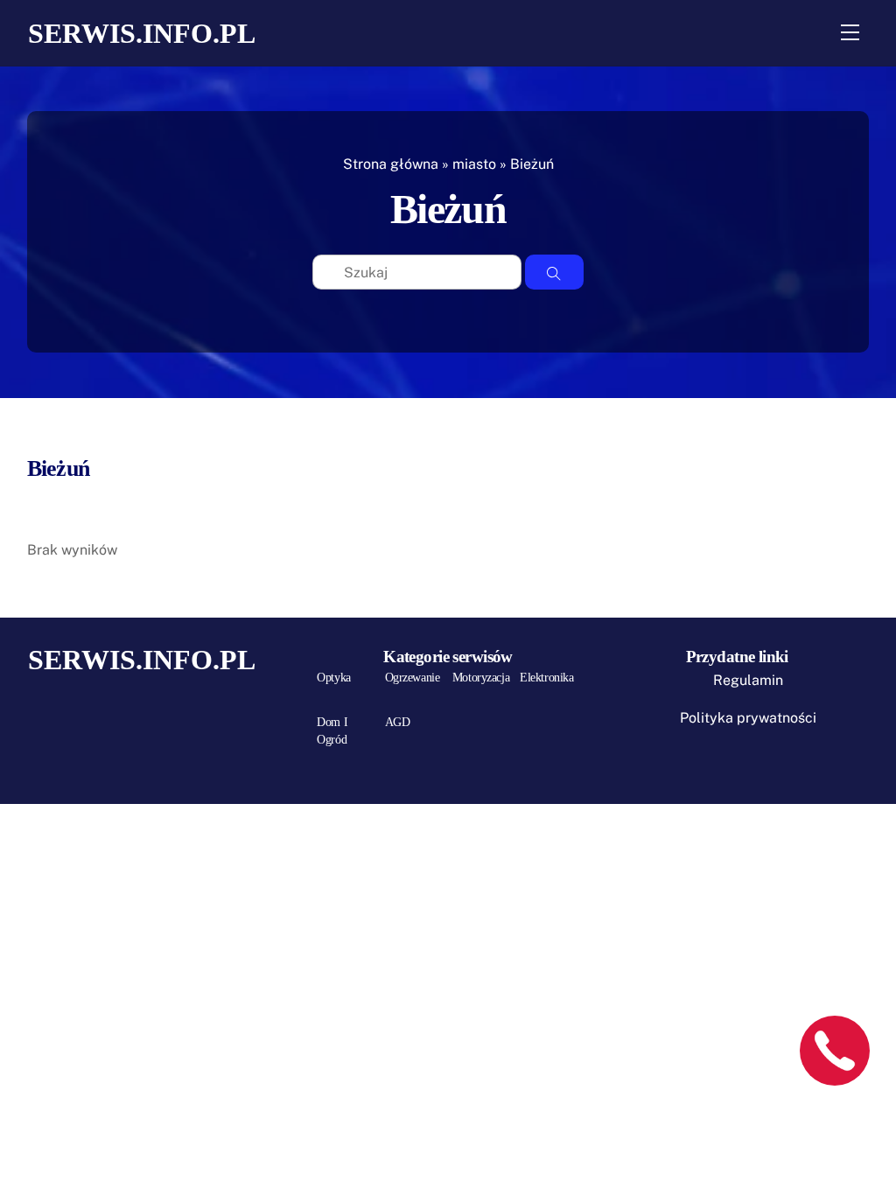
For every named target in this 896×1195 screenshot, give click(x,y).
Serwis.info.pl (142, 33)
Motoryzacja (480, 677)
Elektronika (546, 677)
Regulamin (748, 680)
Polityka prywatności (748, 717)
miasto (474, 164)
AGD (397, 722)
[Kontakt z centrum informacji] (835, 1051)
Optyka (333, 677)
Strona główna (390, 164)
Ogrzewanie (412, 677)
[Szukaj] (554, 272)
